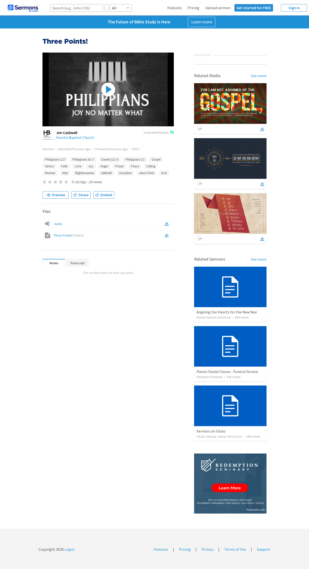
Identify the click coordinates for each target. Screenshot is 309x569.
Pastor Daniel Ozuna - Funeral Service (227, 371)
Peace (135, 166)
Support (263, 549)
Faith (64, 166)
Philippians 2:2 (135, 159)
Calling (150, 166)
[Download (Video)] (167, 235)
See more (259, 75)
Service (49, 166)
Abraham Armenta (209, 377)
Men (65, 173)
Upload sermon (218, 7)
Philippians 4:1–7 (83, 159)
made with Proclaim (156, 132)
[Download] (262, 129)
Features (174, 7)
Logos (69, 549)
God (164, 173)
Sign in (294, 7)
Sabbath (106, 173)
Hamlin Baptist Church (75, 137)
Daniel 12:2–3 (109, 159)
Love (78, 166)
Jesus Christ (146, 173)
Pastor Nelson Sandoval (214, 317)
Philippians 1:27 (55, 159)
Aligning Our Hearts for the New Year (227, 312)
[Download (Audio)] (167, 223)
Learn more (201, 22)
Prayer (119, 166)
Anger (104, 166)
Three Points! (69, 235)
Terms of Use (235, 549)
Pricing (193, 7)
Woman (50, 173)
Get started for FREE (254, 7)
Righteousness (84, 173)
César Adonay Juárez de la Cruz (219, 436)
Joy (90, 166)
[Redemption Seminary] (230, 484)
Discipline (125, 173)
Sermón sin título (211, 431)
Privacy (207, 549)
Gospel (156, 159)
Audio (58, 224)
